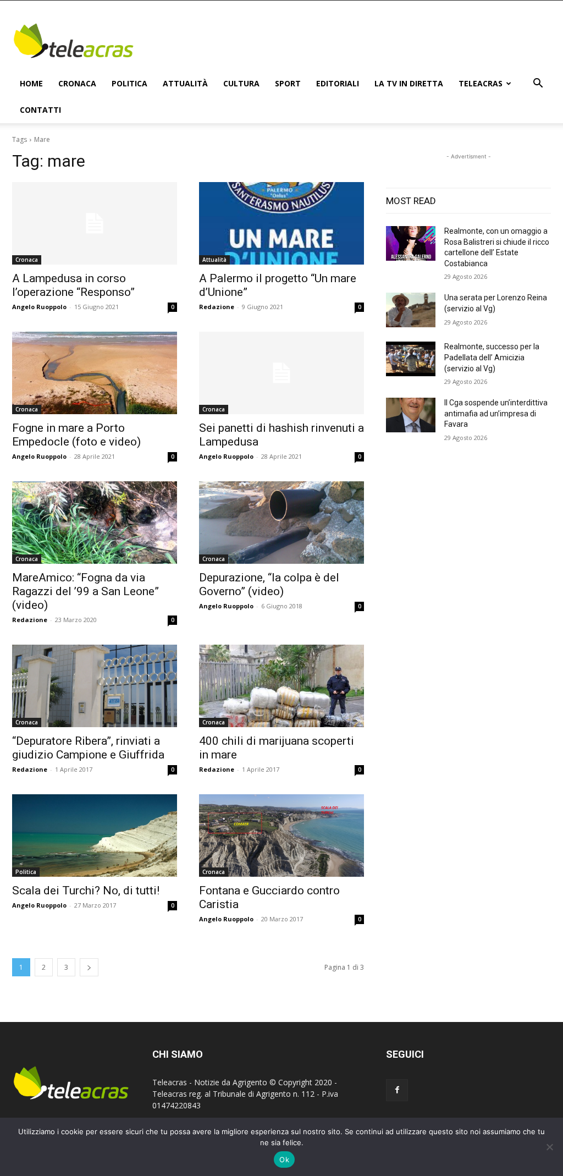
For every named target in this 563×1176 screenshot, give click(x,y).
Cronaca (77, 83)
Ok (284, 1159)
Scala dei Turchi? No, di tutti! (85, 890)
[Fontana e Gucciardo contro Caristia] (281, 835)
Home (31, 83)
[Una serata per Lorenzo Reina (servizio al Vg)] (410, 310)
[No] (549, 1146)
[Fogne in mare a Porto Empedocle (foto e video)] (94, 373)
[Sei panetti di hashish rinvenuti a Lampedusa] (281, 373)
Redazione (216, 307)
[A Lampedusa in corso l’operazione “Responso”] (94, 223)
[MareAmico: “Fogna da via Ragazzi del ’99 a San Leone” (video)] (94, 522)
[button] (538, 84)
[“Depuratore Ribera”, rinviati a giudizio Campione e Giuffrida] (94, 686)
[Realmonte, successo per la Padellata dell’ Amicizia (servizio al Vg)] (410, 359)
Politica (129, 83)
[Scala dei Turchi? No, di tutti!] (94, 835)
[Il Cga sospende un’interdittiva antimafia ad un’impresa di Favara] (410, 415)
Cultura (241, 83)
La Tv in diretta (408, 83)
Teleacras (481, 83)
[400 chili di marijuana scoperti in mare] (281, 686)
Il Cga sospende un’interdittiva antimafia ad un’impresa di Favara (496, 413)
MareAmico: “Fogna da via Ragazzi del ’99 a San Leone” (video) (85, 591)
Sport (288, 83)
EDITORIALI (337, 83)
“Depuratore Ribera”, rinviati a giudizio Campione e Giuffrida (88, 747)
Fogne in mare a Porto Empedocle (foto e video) (76, 434)
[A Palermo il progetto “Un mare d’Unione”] (281, 223)
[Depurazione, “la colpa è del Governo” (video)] (281, 522)
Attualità (185, 83)
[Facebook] (397, 1090)
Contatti (40, 110)
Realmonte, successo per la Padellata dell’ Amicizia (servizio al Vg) (491, 357)
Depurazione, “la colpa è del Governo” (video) (269, 584)
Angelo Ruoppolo (39, 307)
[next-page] (89, 967)
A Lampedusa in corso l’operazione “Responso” (73, 285)
